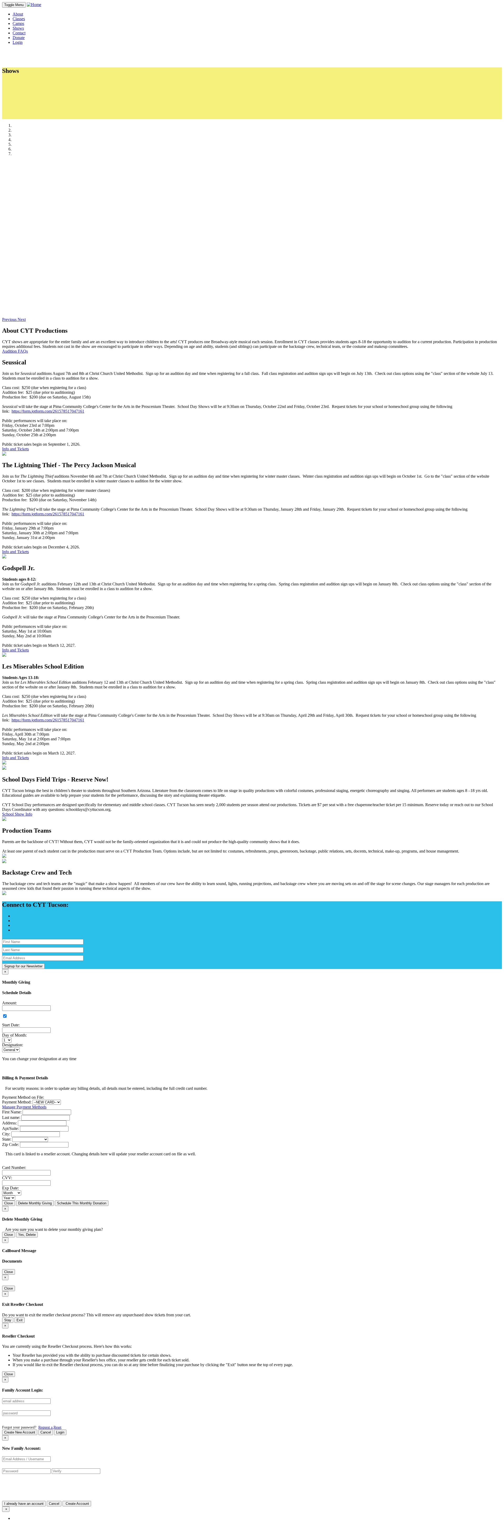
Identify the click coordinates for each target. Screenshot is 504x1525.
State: (6, 1139)
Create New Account (19, 1432)
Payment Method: (17, 1102)
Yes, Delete (27, 1235)
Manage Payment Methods (24, 1107)
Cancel (45, 1432)
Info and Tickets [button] (15, 449)
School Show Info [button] (17, 814)
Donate (19, 37)
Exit (20, 1320)
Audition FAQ (35, 107)
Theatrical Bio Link (39, 116)
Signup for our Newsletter (23, 966)
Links (22, 102)
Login (60, 1432)
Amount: (9, 1003)
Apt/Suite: (10, 1128)
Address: (9, 1123)
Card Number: (14, 1167)
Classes (19, 19)
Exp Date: (10, 1188)
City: (6, 1134)
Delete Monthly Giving (35, 1203)
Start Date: (11, 1025)
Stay (7, 1320)
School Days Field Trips (43, 112)
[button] (10, 319)
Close (8, 1203)
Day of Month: (14, 1035)
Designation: (12, 1045)
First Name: (12, 1112)
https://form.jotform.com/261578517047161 (48, 411)
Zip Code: (10, 1144)
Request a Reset (49, 1427)
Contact (19, 33)
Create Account (77, 1504)
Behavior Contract (38, 87)
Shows (18, 28)
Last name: (11, 1117)
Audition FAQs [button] (15, 351)
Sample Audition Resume (44, 97)
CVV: (7, 1178)
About (18, 14)
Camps (18, 23)
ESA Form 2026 (36, 92)
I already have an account (24, 1504)
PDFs (22, 82)
